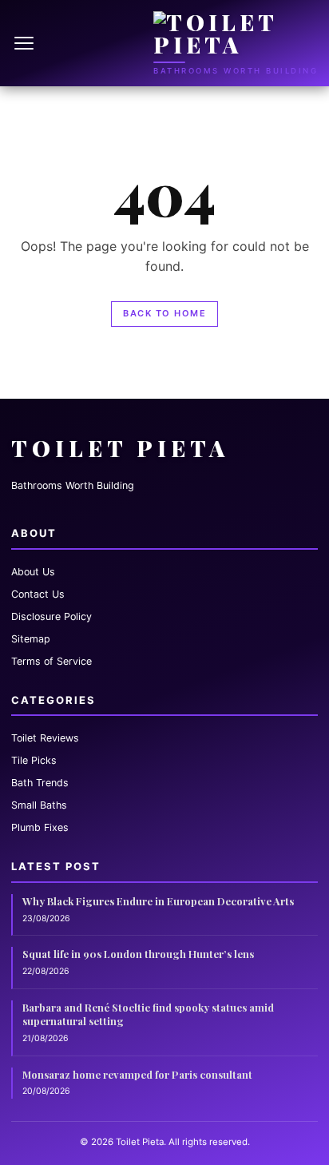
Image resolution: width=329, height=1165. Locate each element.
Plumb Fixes (40, 827)
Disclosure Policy (51, 616)
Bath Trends (40, 783)
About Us (33, 572)
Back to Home (164, 313)
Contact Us (38, 594)
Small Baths (39, 805)
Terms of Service (51, 661)
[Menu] (25, 43)
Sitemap (30, 639)
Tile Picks (34, 760)
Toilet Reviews (45, 738)
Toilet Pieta (120, 448)
